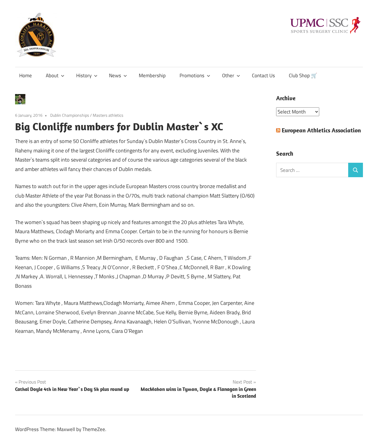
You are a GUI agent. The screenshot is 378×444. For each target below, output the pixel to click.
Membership (152, 75)
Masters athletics (108, 115)
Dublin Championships (69, 115)
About (52, 75)
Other (228, 75)
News (115, 75)
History (84, 75)
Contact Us (263, 75)
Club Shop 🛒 (303, 75)
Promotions (192, 75)
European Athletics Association (321, 130)
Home (25, 75)
